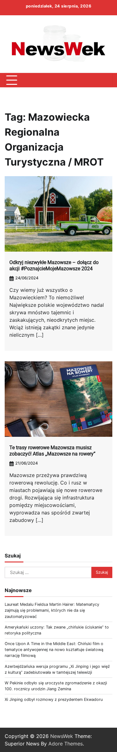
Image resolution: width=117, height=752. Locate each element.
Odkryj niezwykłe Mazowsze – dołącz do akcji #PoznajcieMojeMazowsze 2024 (54, 265)
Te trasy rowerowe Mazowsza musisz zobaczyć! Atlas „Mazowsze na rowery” (52, 451)
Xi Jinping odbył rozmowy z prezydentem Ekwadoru (54, 699)
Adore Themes (65, 743)
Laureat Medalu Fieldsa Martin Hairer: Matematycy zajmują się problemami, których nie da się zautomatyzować (52, 610)
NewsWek (61, 736)
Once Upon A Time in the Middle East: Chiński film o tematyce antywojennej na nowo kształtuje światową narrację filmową (54, 649)
